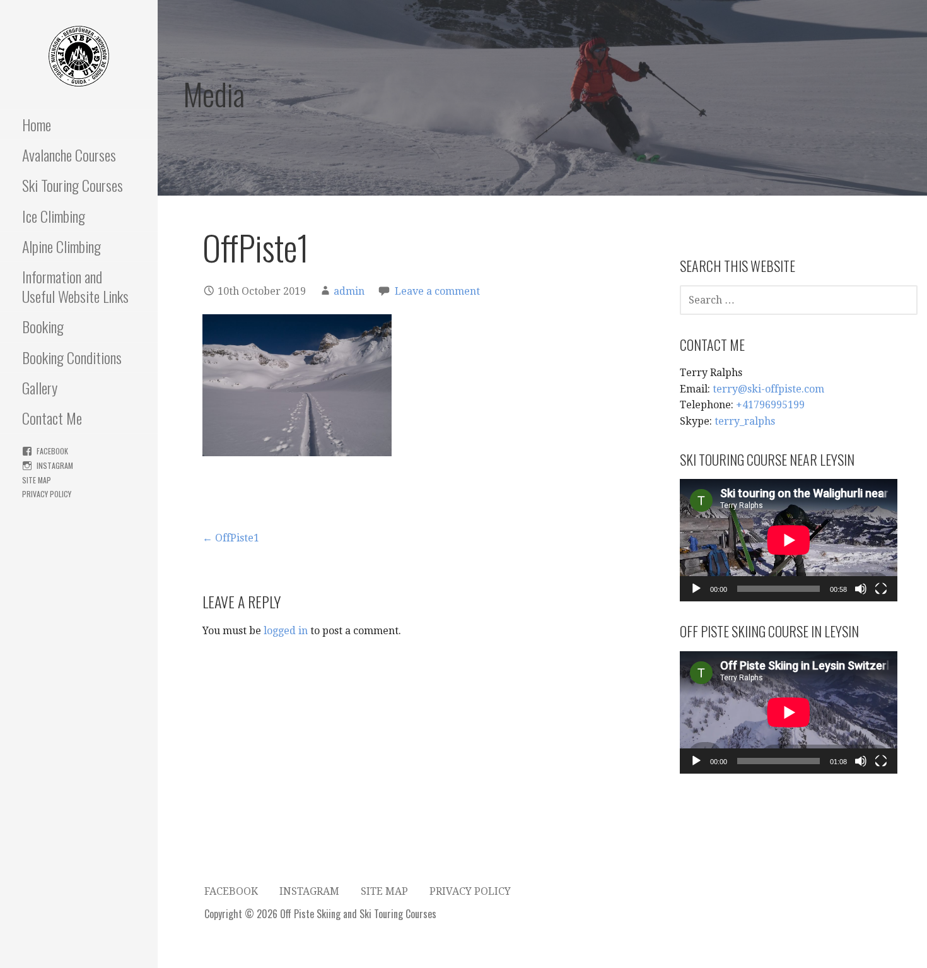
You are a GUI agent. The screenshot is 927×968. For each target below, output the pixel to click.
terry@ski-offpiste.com (768, 389)
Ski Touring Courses (72, 185)
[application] (788, 540)
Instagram (55, 465)
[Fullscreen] (881, 588)
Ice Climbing (53, 215)
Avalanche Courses (69, 154)
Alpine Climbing (61, 246)
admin (349, 291)
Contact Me (52, 417)
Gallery (39, 387)
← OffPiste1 (230, 538)
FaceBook (52, 451)
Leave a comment (437, 291)
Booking (43, 326)
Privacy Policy (46, 493)
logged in (286, 631)
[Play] (696, 588)
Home (36, 124)
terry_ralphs (744, 421)
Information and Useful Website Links (75, 286)
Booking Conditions (72, 357)
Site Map (36, 480)
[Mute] (860, 588)
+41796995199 (770, 405)
